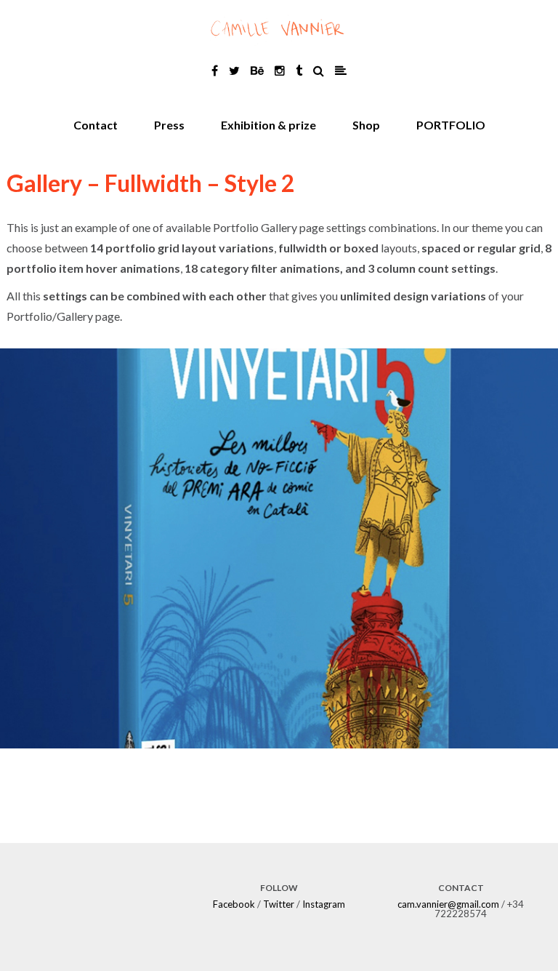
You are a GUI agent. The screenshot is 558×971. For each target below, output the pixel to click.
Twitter (278, 904)
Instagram (323, 904)
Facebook (234, 904)
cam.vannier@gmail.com (448, 904)
